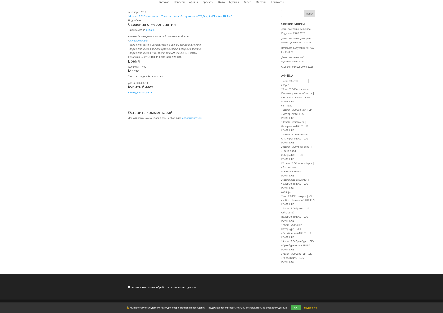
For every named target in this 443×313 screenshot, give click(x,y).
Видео (247, 2)
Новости (179, 2)
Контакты (277, 2)
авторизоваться (192, 118)
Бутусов (164, 2)
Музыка (234, 2)
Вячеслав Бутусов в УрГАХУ (297, 47)
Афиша (193, 2)
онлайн (150, 29)
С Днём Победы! (290, 66)
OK (295, 307)
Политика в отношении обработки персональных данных (162, 287)
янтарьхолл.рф (138, 40)
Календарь (134, 92)
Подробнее (310, 307)
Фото (221, 2)
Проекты (208, 2)
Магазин (261, 2)
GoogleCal (146, 92)
